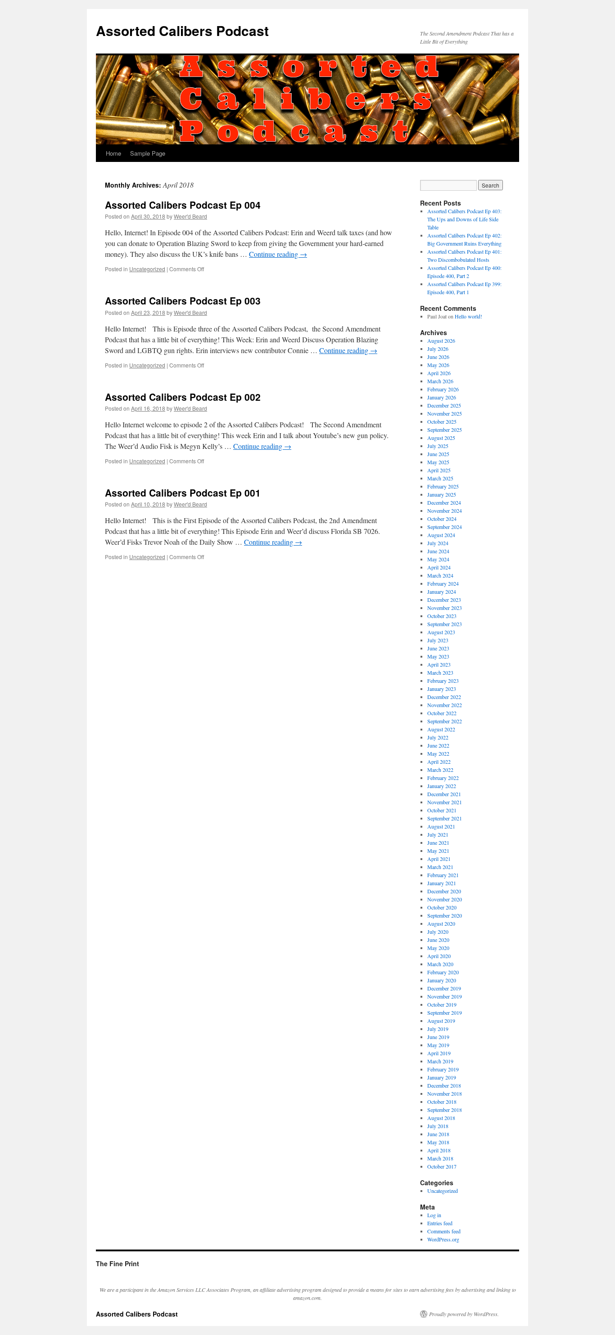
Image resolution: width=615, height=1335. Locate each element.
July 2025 (437, 445)
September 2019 (444, 1012)
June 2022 (438, 745)
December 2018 (444, 1085)
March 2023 (440, 672)
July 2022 (437, 737)
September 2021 (444, 818)
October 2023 (442, 615)
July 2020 (437, 931)
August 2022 (441, 729)
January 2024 (441, 591)
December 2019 (444, 988)
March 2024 (440, 575)
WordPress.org (443, 1239)
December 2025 (444, 405)
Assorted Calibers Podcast (182, 30)
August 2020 (441, 923)
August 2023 (441, 632)
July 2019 (437, 1028)
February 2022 (443, 777)
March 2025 (440, 478)
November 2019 (444, 996)
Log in (434, 1215)
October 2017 (442, 1166)
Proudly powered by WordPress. (464, 1313)
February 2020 (443, 972)
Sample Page (147, 153)
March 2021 (440, 866)
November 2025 (444, 413)
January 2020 (441, 980)
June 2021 (438, 842)
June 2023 (438, 648)
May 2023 (438, 656)
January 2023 (441, 688)
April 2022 (439, 761)
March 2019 (440, 1061)
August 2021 (441, 826)
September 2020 (444, 915)
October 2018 (442, 1101)
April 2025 (439, 470)
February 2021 (443, 874)
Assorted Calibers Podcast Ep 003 (183, 300)
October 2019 (442, 1004)
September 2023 (444, 623)
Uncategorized (147, 269)
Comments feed (444, 1231)
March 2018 (440, 1158)
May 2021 (438, 850)
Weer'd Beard (190, 216)
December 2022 (444, 696)
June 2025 (438, 453)
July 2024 (437, 543)
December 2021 (444, 793)
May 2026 (438, 364)
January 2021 (441, 883)
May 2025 (438, 462)
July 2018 (437, 1125)
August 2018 (441, 1117)
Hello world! (468, 316)
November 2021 (444, 802)
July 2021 (437, 834)
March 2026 (440, 381)
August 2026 (441, 340)
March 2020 (440, 964)
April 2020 (439, 955)
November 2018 (444, 1093)
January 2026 (441, 397)
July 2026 (437, 348)
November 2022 (444, 704)
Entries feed (439, 1223)
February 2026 (443, 389)
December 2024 (444, 502)
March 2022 (440, 769)
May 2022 (438, 753)
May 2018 (438, 1142)
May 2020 (438, 947)
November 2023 (444, 607)
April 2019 (439, 1053)
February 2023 (443, 680)
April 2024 (439, 567)
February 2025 (443, 486)
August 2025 (441, 437)
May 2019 (438, 1044)
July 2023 (437, 640)
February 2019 (443, 1069)
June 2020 (438, 939)
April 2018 (439, 1150)
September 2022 (444, 721)
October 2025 (442, 421)
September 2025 (444, 429)
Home (113, 153)
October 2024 (442, 518)
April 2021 (439, 858)
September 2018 (444, 1109)
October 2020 (442, 907)
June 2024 (438, 551)
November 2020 (444, 899)
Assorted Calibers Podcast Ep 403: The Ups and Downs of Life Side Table (464, 219)
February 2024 (443, 583)
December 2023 (444, 599)
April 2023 (439, 664)
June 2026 (438, 356)
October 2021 (442, 810)
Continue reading (278, 254)
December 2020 (444, 891)
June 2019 (438, 1036)
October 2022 (442, 713)
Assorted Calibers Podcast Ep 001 (183, 492)
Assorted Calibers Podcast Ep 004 (183, 204)
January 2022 (441, 785)
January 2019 (441, 1077)
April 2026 (439, 372)
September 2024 (444, 526)
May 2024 (438, 559)
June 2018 (438, 1134)
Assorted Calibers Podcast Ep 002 (183, 396)
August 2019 (441, 1020)
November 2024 (444, 510)
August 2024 (441, 534)
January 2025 (441, 494)
